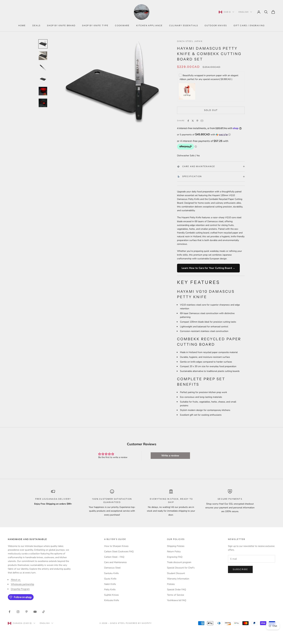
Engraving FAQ (174, 556)
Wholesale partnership (22, 584)
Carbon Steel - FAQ (114, 556)
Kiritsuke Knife (111, 600)
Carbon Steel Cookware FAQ (119, 551)
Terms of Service (175, 594)
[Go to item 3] (42, 67)
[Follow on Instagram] (18, 611)
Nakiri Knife (110, 584)
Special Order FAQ (176, 589)
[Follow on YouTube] (35, 611)
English (244, 12)
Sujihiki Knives (111, 594)
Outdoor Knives (216, 25)
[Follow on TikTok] (43, 611)
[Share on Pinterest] (197, 120)
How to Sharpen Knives (116, 546)
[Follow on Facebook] (9, 611)
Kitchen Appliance (149, 25)
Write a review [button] (170, 455)
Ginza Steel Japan (189, 41)
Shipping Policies (175, 546)
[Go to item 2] (42, 55)
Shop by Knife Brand (61, 25)
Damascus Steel (112, 567)
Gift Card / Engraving (249, 25)
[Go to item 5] (42, 91)
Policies (171, 584)
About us (16, 579)
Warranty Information (178, 578)
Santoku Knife (111, 573)
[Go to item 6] (42, 102)
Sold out (211, 110)
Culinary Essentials (183, 25)
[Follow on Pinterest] (26, 611)
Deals (36, 25)
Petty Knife (109, 589)
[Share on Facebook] (188, 120)
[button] (211, 134)
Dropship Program (20, 589)
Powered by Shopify (139, 623)
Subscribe (240, 569)
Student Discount (176, 573)
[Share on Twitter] (192, 120)
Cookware (122, 25)
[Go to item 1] (42, 43)
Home (22, 25)
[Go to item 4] (42, 79)
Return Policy (174, 551)
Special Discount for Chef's (181, 567)
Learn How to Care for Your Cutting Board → (208, 268)
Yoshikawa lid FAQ (176, 600)
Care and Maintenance (198, 166)
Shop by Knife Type (95, 25)
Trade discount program (179, 562)
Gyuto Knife (110, 578)
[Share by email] (202, 120)
